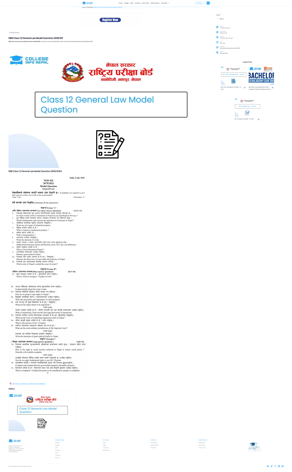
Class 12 (222, 19)
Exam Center (145, 3)
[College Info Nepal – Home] (87, 3)
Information (164, 3)
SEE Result (153, 447)
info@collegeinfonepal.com (15, 450)
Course (120, 3)
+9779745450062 (13, 452)
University (137, 3)
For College (199, 3)
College (126, 3)
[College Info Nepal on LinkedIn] (279, 466)
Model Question (155, 3)
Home (84, 7)
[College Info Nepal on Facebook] (268, 466)
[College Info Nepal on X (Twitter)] (272, 466)
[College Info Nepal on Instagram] (275, 466)
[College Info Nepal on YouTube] (282, 466)
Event (131, 3)
